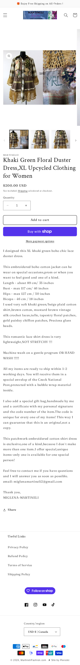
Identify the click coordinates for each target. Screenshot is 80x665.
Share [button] (12, 509)
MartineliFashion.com (33, 660)
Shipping (23, 191)
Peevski (65, 660)
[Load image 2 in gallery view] (39, 139)
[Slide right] (75, 140)
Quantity (9, 197)
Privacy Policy (18, 547)
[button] (5, 15)
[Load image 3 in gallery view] (60, 139)
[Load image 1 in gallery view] (19, 139)
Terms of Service (20, 565)
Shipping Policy (19, 574)
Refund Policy (18, 556)
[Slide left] (4, 140)
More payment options (40, 241)
